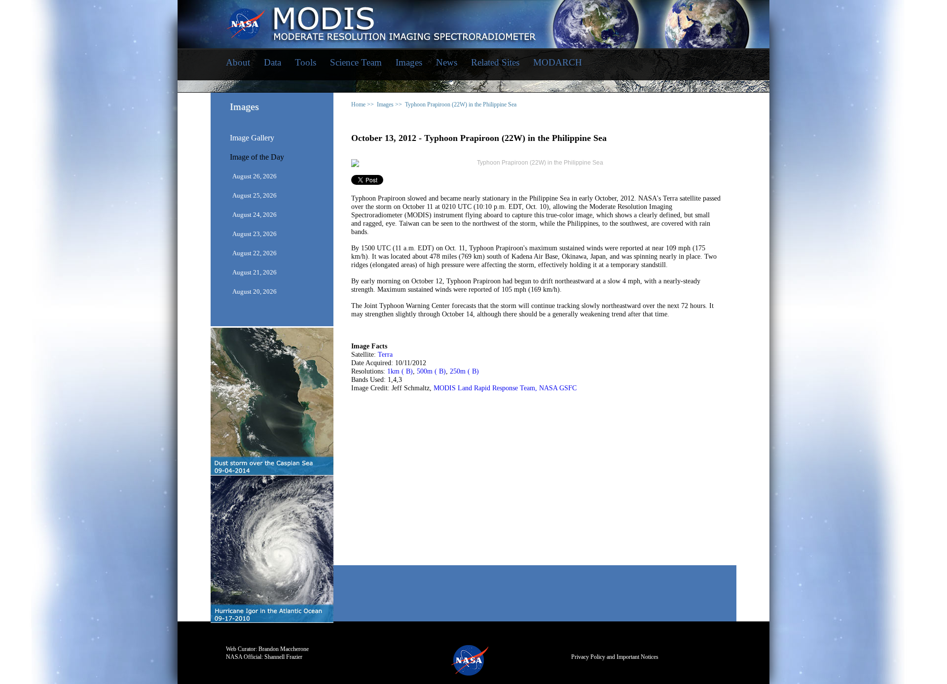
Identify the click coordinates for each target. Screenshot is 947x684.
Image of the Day (257, 157)
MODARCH (557, 62)
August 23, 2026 (254, 234)
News (446, 62)
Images (409, 62)
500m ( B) (431, 371)
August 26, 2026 (254, 176)
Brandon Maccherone (283, 649)
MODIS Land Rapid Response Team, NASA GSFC (505, 388)
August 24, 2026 (254, 214)
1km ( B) (400, 371)
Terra (385, 354)
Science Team (356, 62)
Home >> (362, 104)
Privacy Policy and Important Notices (614, 656)
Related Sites (495, 62)
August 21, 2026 (254, 272)
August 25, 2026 (254, 195)
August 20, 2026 (254, 291)
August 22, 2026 (254, 253)
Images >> (389, 104)
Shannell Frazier (283, 656)
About (238, 62)
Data (272, 62)
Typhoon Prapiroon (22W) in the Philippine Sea (460, 104)
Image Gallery (252, 138)
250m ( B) (464, 371)
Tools (305, 62)
